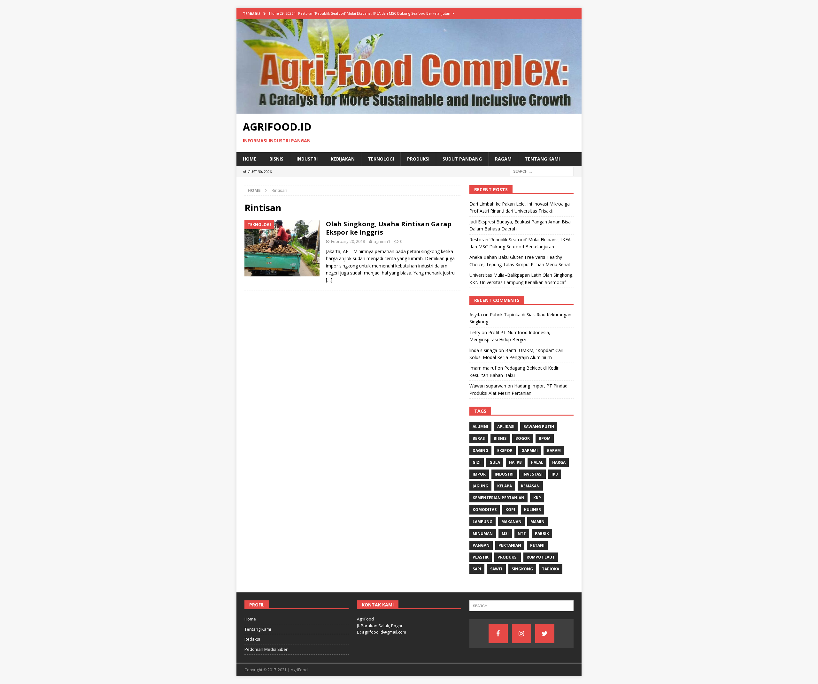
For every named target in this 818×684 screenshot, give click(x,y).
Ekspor (505, 450)
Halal (537, 462)
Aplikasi (505, 426)
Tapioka (550, 569)
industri (504, 474)
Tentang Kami (542, 159)
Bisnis (276, 159)
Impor (479, 474)
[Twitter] (544, 633)
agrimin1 (382, 241)
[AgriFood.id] (409, 110)
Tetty (474, 332)
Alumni (480, 426)
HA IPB (515, 462)
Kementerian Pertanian (498, 497)
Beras (479, 438)
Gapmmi (529, 450)
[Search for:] (542, 171)
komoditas (485, 509)
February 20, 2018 (348, 241)
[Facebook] (498, 633)
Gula (495, 462)
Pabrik (542, 533)
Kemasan (530, 486)
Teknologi (381, 159)
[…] (329, 280)
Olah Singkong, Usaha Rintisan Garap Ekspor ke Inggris (388, 228)
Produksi (418, 159)
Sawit (496, 569)
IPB (555, 474)
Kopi (510, 509)
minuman (483, 533)
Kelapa (504, 486)
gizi (477, 462)
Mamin (537, 521)
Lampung (482, 521)
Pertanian (509, 545)
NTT (522, 533)
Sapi (477, 569)
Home (249, 159)
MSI (505, 533)
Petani (537, 545)
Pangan (481, 545)
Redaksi (252, 639)
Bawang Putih (538, 426)
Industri (307, 159)
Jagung (480, 486)
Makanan (511, 521)
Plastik (481, 557)
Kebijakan (343, 159)
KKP (537, 497)
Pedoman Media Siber (266, 649)
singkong (522, 569)
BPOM (545, 438)
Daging (480, 450)
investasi (532, 474)
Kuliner (532, 509)
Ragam (503, 159)
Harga (559, 462)
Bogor (522, 438)
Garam (554, 450)
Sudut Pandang (462, 159)
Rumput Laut (541, 557)
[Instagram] (521, 633)
